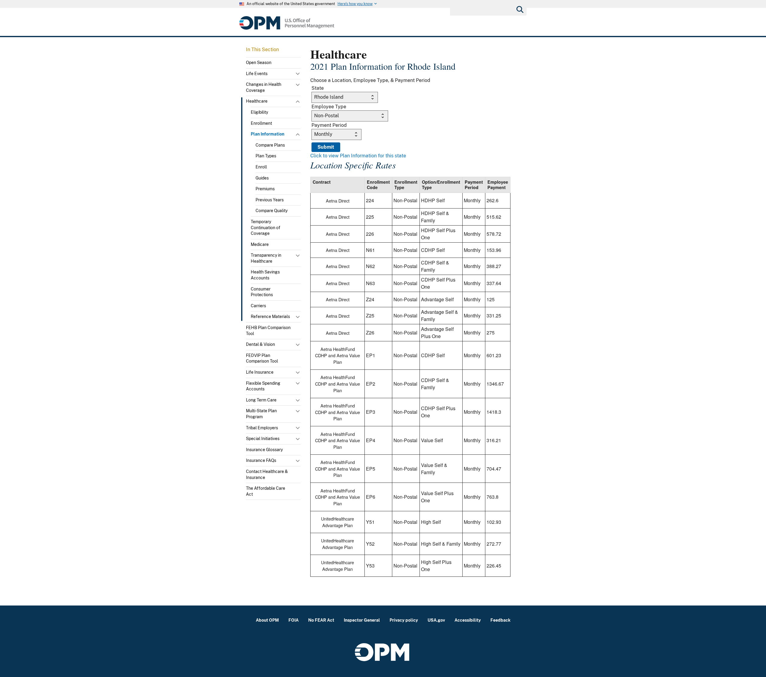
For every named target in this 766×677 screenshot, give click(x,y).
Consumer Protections (262, 292)
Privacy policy (404, 620)
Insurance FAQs (261, 460)
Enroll (261, 167)
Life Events (257, 73)
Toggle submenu (298, 75)
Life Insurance (259, 372)
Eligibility (259, 112)
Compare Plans (270, 145)
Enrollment (261, 123)
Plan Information (267, 134)
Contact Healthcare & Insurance (267, 474)
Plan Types (266, 155)
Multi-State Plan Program (261, 413)
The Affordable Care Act (265, 491)
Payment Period (329, 125)
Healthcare (257, 101)
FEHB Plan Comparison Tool (268, 330)
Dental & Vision (260, 344)
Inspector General (362, 620)
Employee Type (328, 106)
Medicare (260, 244)
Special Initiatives (262, 438)
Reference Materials (270, 316)
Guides (262, 178)
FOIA (293, 620)
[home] (286, 23)
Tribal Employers (262, 427)
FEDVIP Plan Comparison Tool (262, 358)
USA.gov (436, 620)
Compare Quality (272, 210)
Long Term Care (261, 400)
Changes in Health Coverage (263, 87)
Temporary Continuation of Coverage (265, 227)
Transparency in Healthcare (266, 258)
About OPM (267, 620)
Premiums (265, 188)
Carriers (258, 305)
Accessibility (468, 620)
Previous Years (270, 199)
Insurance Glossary (264, 449)
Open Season (258, 62)
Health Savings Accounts (265, 275)
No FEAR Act (321, 620)
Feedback (500, 620)
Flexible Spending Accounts (263, 386)
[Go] (519, 9)
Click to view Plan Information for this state (358, 156)
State (317, 88)
